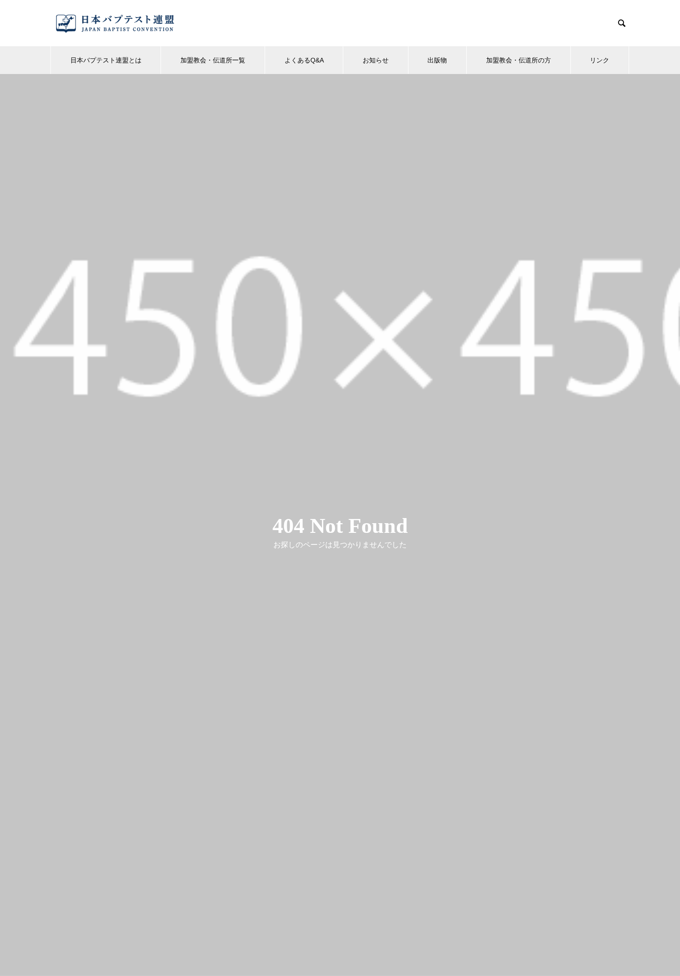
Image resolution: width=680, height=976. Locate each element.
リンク (599, 60)
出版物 (437, 60)
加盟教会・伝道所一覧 (212, 60)
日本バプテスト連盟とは (106, 60)
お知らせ (376, 60)
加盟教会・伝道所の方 (518, 60)
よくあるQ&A (304, 60)
